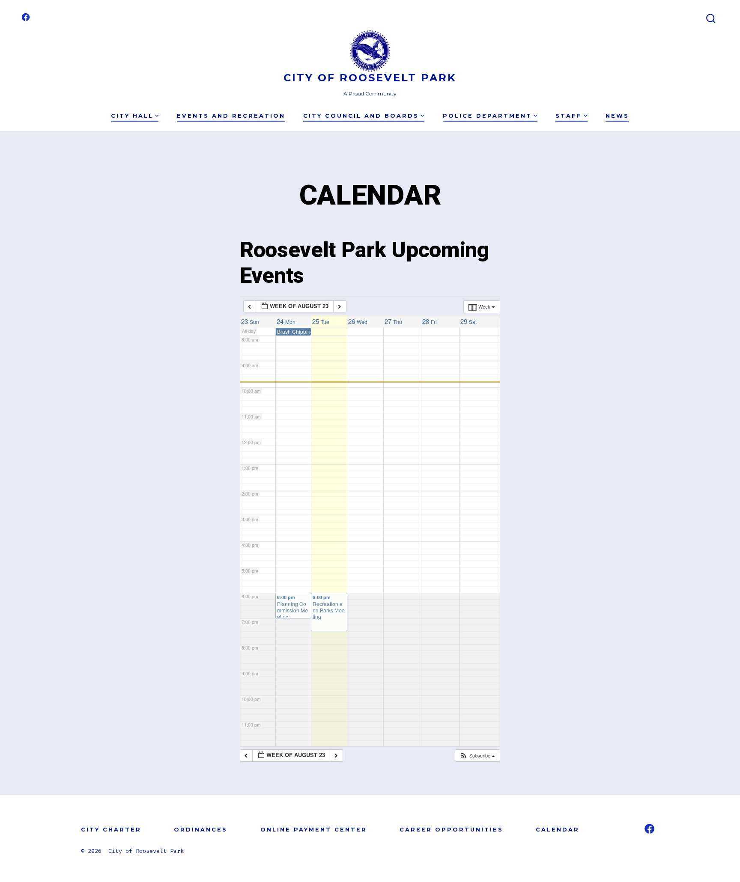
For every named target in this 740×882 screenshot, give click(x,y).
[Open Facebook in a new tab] (25, 17)
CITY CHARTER (111, 829)
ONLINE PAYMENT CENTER (313, 829)
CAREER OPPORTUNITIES (451, 829)
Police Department (487, 116)
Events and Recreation (231, 116)
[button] (477, 755)
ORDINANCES (200, 829)
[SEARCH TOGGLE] (711, 19)
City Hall (132, 116)
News (617, 116)
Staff (568, 116)
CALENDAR (557, 829)
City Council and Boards (361, 116)
